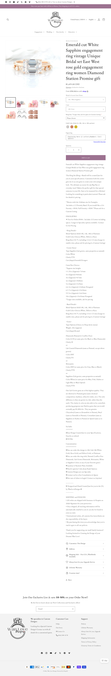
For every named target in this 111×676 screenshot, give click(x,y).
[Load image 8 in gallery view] (33, 114)
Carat (67, 105)
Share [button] (70, 580)
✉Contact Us (60, 631)
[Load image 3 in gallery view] (33, 102)
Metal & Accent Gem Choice (74, 95)
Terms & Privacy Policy (88, 642)
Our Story (59, 628)
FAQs (58, 624)
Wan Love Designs (52, 671)
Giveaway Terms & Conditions (91, 646)
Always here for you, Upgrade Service (90, 632)
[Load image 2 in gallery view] (22, 102)
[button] (7, 19)
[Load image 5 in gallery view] (55, 102)
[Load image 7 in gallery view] (22, 114)
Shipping (68, 87)
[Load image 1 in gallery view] (10, 102)
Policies (83, 624)
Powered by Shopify (62, 671)
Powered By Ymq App (100, 142)
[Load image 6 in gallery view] (10, 114)
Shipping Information (88, 638)
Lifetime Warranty (87, 628)
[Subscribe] (72, 608)
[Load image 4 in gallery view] (44, 102)
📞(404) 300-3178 (62, 635)
